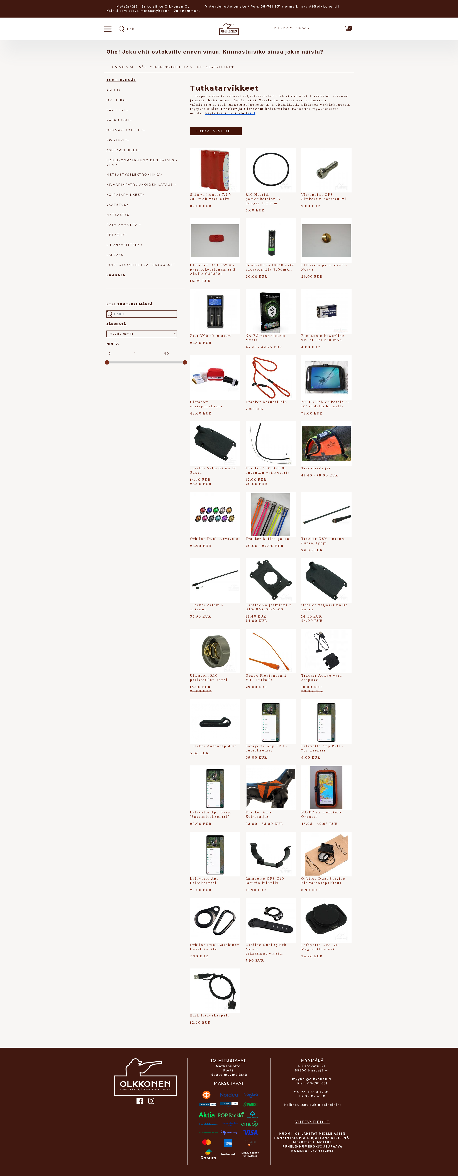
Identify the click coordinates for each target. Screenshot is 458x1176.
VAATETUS (116, 204)
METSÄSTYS (118, 214)
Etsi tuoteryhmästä (129, 304)
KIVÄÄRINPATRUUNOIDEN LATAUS (140, 184)
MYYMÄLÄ (312, 1060)
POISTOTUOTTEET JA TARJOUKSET (141, 265)
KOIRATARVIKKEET (124, 194)
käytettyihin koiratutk (226, 113)
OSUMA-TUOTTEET (124, 130)
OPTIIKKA (115, 100)
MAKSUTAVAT (229, 1083)
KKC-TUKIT (116, 140)
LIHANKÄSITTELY (123, 245)
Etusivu (115, 67)
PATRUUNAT (118, 120)
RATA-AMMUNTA (122, 224)
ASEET (112, 90)
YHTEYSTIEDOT (312, 1122)
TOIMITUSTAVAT (228, 1060)
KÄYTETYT (116, 110)
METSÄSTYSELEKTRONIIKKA (133, 174)
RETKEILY (115, 235)
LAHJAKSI (116, 255)
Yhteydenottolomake (226, 6)
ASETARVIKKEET (122, 150)
